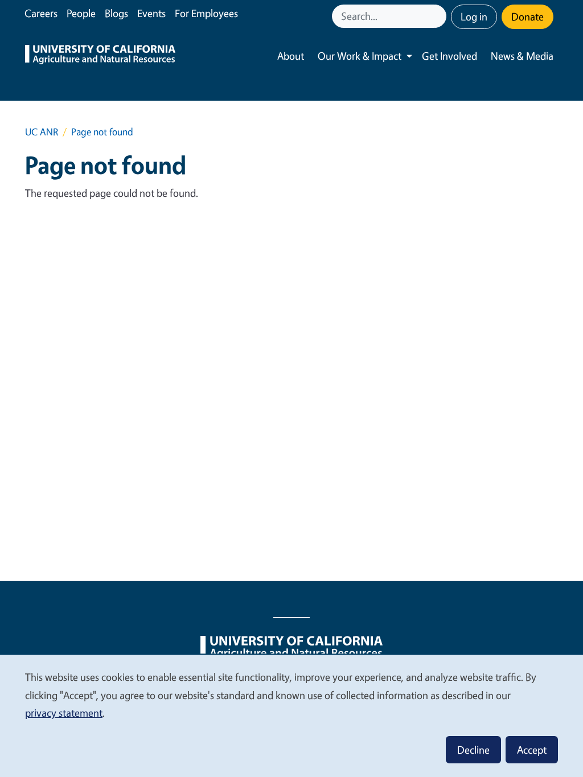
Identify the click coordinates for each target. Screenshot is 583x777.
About (290, 56)
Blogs (116, 13)
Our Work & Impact (359, 56)
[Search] (439, 16)
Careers (41, 13)
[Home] (100, 56)
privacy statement (63, 713)
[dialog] (291, 715)
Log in (474, 16)
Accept (532, 750)
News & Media (522, 56)
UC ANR (41, 132)
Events (151, 13)
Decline (473, 750)
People (81, 13)
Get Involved (449, 56)
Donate (527, 16)
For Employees (206, 13)
